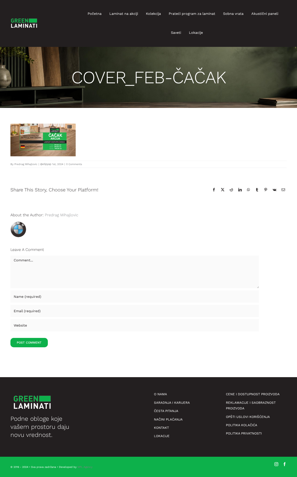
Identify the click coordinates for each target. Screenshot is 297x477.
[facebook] (285, 464)
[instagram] (276, 464)
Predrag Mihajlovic (25, 164)
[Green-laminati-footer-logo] (24, 17)
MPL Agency (84, 466)
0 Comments (74, 164)
